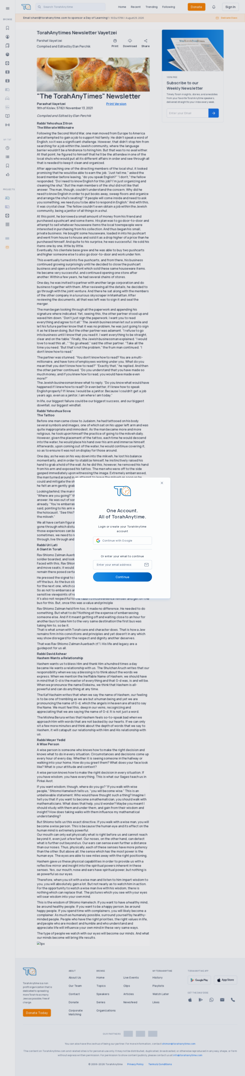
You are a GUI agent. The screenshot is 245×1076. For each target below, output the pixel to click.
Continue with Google (117, 540)
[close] (162, 483)
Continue (122, 577)
